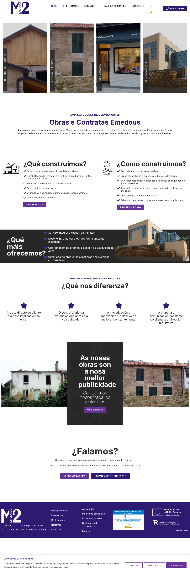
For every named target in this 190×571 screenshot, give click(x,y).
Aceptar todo (176, 565)
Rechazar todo (154, 565)
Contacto (138, 6)
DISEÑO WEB (182, 530)
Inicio (54, 6)
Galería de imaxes (114, 6)
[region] (95, 562)
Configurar (134, 565)
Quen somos (70, 6)
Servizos (89, 6)
